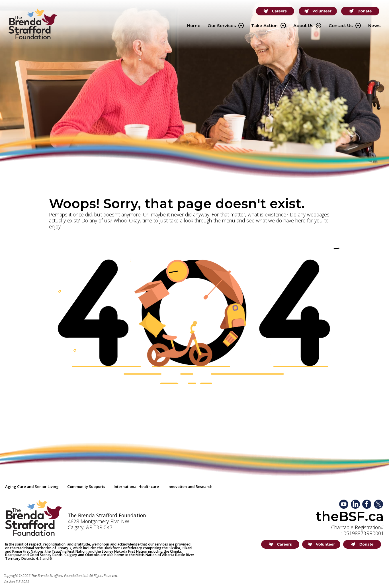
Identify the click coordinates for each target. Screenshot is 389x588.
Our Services (226, 25)
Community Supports (86, 486)
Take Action (268, 25)
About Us (307, 25)
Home (193, 25)
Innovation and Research (189, 486)
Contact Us (345, 25)
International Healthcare (136, 486)
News (374, 25)
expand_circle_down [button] (241, 25)
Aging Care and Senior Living (32, 486)
